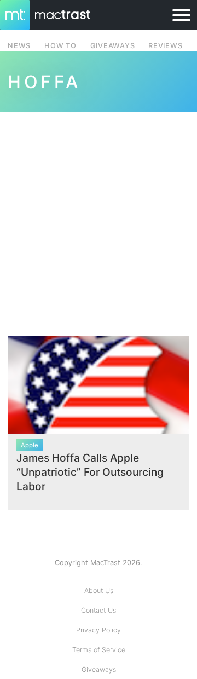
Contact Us (98, 610)
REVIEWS (165, 46)
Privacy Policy (98, 630)
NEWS (19, 46)
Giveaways (99, 669)
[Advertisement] (98, 217)
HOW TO (60, 46)
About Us (98, 590)
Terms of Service (98, 650)
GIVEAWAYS (112, 46)
